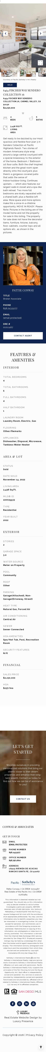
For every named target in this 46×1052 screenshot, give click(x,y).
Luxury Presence (23, 1021)
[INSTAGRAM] (19, 1003)
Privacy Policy (34, 1035)
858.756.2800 (15, 860)
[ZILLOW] (33, 1003)
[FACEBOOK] (12, 1003)
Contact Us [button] (23, 799)
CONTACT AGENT (23, 336)
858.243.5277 (10, 308)
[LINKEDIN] (26, 1003)
